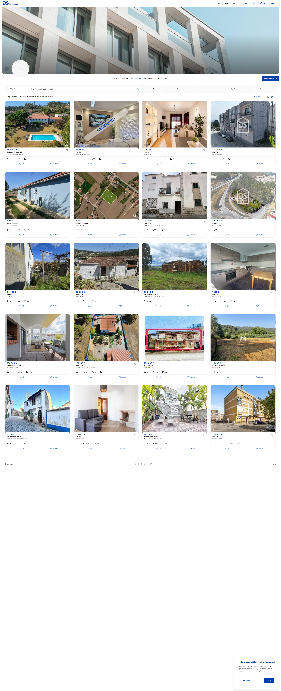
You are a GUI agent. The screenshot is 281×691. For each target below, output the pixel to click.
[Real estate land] (106, 196)
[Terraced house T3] (174, 409)
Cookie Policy (245, 680)
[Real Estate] (243, 196)
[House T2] (106, 338)
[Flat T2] (106, 125)
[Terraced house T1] (37, 409)
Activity (115, 78)
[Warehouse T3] (37, 196)
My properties (136, 78)
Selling (234, 3)
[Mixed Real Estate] (174, 267)
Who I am (124, 78)
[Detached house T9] (37, 125)
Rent (226, 3)
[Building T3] (174, 338)
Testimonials (162, 78)
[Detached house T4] (37, 338)
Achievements (149, 78)
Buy (219, 3)
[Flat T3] (243, 125)
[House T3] (174, 196)
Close (269, 680)
